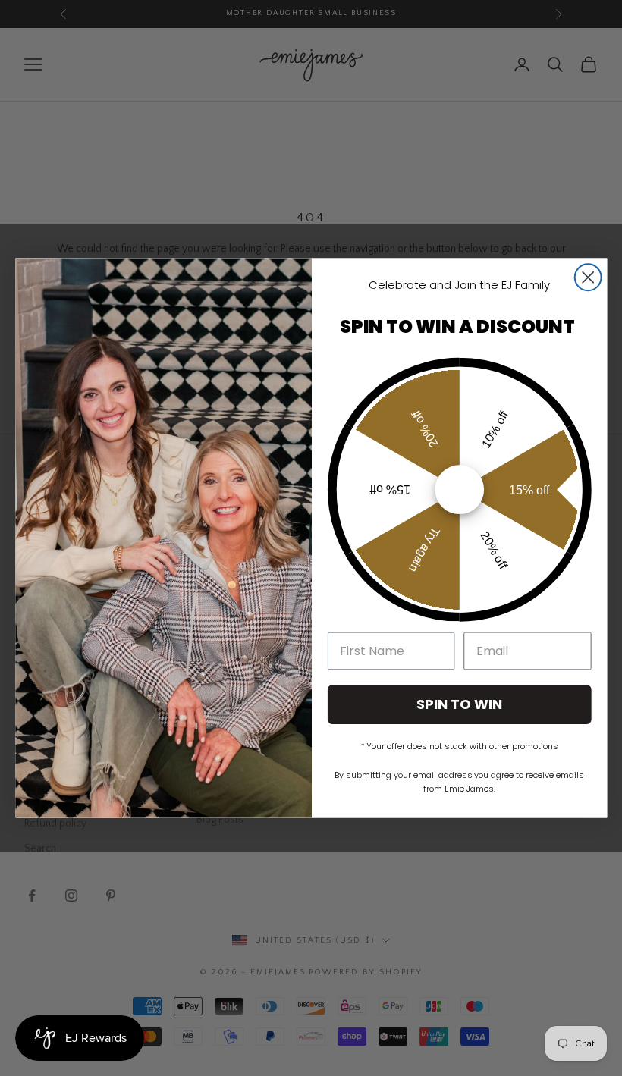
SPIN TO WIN (459, 704)
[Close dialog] (587, 277)
